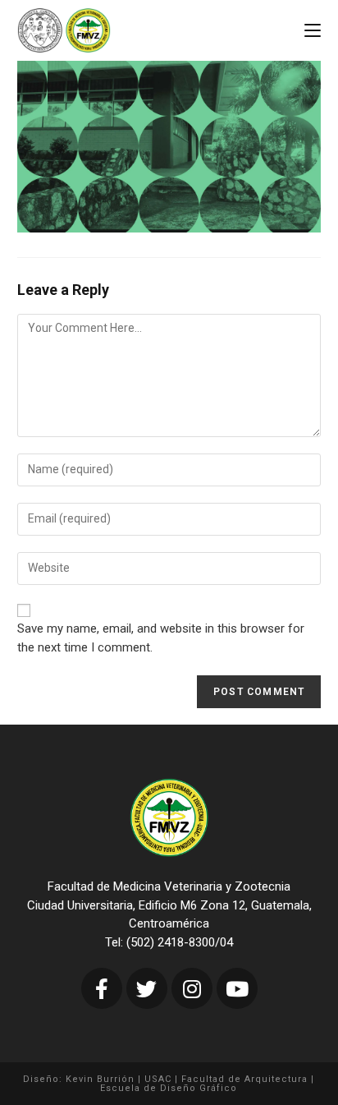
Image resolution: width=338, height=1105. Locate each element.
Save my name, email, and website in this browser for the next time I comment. (160, 638)
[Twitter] (146, 988)
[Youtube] (237, 988)
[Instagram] (191, 988)
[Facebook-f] (101, 988)
